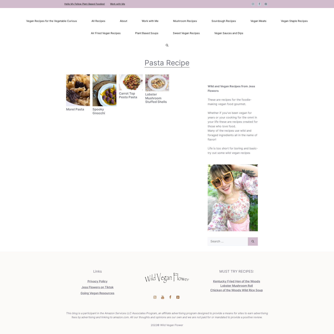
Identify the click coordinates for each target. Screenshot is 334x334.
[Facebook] (259, 4)
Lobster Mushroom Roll (236, 285)
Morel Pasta (75, 109)
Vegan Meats (258, 21)
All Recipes (98, 21)
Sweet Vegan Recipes (186, 33)
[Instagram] (253, 4)
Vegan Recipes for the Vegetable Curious (51, 21)
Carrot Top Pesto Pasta (128, 95)
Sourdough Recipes (224, 21)
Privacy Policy (98, 281)
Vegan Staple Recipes (294, 21)
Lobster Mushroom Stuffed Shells (156, 98)
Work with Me (117, 3)
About (123, 21)
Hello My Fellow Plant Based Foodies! (84, 3)
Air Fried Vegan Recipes (106, 33)
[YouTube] (162, 297)
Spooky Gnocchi (99, 111)
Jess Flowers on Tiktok (97, 287)
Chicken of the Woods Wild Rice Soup (236, 290)
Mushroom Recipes (185, 21)
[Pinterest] (265, 4)
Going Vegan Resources (97, 293)
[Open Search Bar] (167, 45)
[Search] (253, 241)
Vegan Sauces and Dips (228, 33)
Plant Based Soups (146, 33)
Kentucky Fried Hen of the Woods (236, 281)
